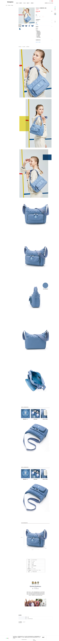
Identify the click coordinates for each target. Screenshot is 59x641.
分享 (37, 42)
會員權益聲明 (34, 640)
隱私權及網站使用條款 (24, 639)
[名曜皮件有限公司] (10, 2)
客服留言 (34, 639)
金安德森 (37, 24)
